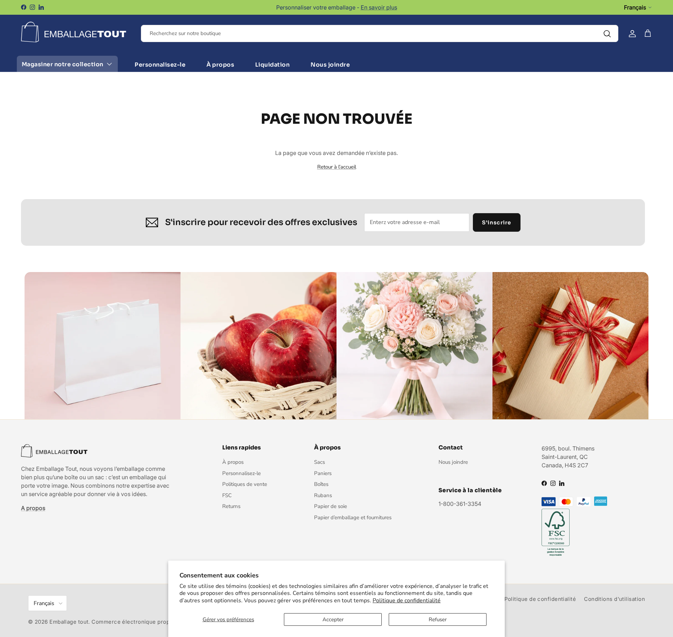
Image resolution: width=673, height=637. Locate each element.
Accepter (333, 619)
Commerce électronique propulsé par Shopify (152, 621)
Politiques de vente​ (244, 484)
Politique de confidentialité (407, 600)
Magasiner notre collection (62, 64)
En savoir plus (379, 7)
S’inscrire (496, 222)
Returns (231, 506)
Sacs (319, 462)
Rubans (323, 495)
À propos (220, 64)
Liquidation (272, 64)
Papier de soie (330, 506)
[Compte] (632, 33)
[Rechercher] (607, 33)
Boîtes (321, 484)
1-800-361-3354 (460, 503)
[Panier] (648, 33)
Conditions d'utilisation (614, 599)
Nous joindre (330, 64)
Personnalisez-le (160, 64)
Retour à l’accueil (336, 166)
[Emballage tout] (73, 32)
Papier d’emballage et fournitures (353, 517)
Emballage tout (68, 621)
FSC (227, 495)
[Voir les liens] (109, 64)
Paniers (323, 473)
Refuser (438, 619)
